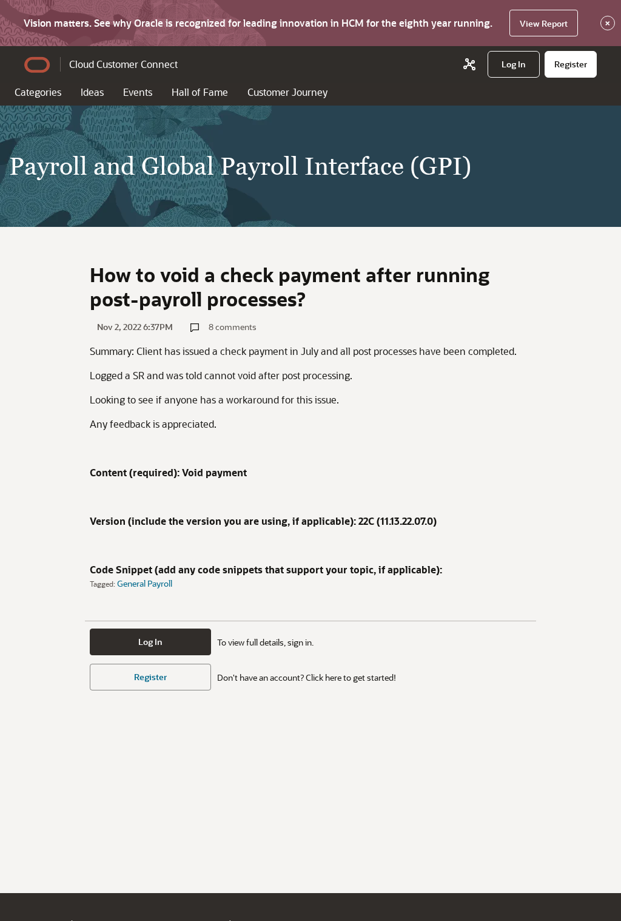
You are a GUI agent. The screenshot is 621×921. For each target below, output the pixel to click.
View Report (544, 23)
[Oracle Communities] (469, 64)
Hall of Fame (200, 92)
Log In (150, 641)
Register (150, 677)
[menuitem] (514, 64)
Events (137, 92)
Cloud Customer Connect (123, 64)
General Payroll (144, 583)
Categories (38, 92)
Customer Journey (287, 92)
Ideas (92, 92)
